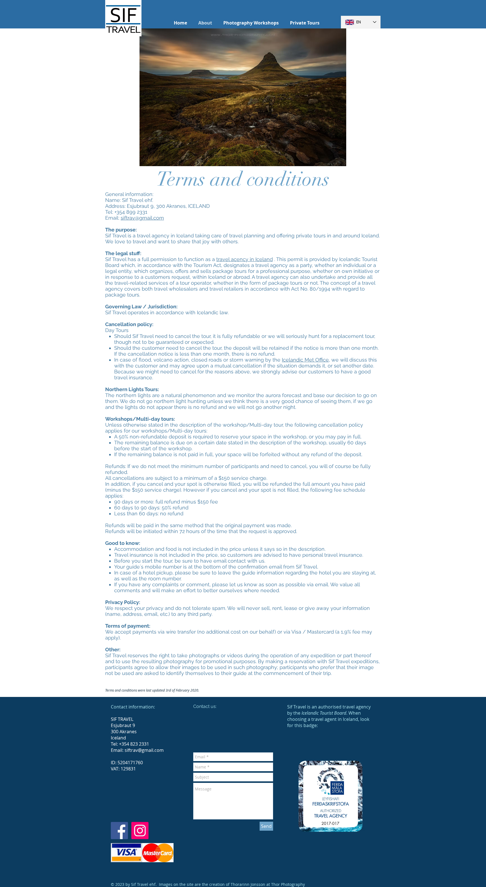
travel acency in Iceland (244, 259)
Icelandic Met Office (305, 360)
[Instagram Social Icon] (139, 830)
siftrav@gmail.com (142, 218)
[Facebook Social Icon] (119, 830)
